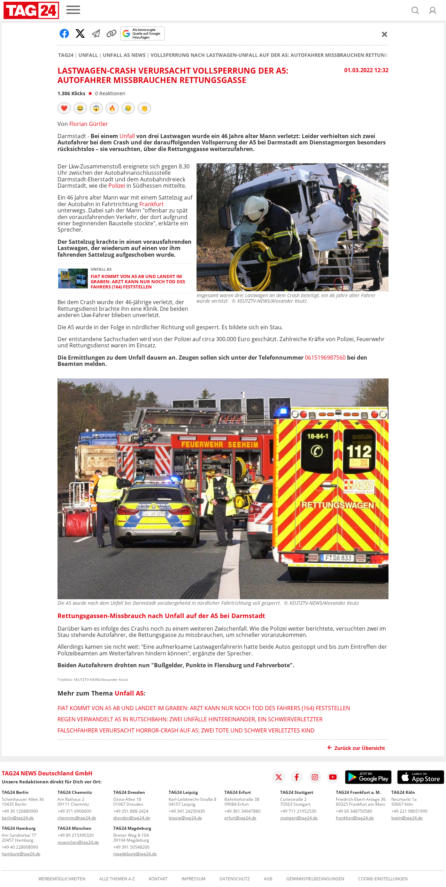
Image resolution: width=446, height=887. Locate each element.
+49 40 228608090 (20, 847)
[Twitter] (278, 777)
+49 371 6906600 (74, 811)
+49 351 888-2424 (130, 811)
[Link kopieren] (111, 33)
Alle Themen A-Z (117, 879)
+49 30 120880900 (20, 811)
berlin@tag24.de (18, 818)
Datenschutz (235, 879)
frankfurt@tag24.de (355, 818)
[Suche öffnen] (415, 10)
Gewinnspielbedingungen (315, 879)
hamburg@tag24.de (21, 854)
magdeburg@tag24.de (135, 854)
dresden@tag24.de (131, 818)
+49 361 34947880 (242, 811)
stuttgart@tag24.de (299, 818)
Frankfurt (151, 204)
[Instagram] (315, 777)
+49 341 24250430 (187, 811)
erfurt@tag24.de (240, 818)
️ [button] (64, 108)
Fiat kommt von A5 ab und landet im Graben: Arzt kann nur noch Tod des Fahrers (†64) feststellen (138, 282)
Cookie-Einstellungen (383, 879)
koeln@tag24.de (407, 818)
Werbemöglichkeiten (61, 879)
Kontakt (158, 879)
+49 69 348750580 (354, 811)
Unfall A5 (129, 693)
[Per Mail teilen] (96, 33)
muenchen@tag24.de (78, 842)
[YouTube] (333, 777)
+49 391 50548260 (131, 847)
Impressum (194, 879)
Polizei (116, 185)
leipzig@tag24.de (185, 818)
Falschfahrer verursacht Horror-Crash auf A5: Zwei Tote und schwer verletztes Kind (186, 730)
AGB (268, 879)
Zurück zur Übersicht (359, 748)
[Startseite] (31, 10)
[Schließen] (385, 34)
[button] (432, 10)
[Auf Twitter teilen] (80, 33)
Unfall (88, 55)
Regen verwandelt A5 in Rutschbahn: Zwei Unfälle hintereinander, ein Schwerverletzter (190, 719)
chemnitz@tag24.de (76, 818)
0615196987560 (325, 357)
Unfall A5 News (124, 55)
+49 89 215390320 (75, 835)
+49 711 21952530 (298, 811)
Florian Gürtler (88, 124)
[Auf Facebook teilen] (64, 33)
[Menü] (73, 10)
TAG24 (66, 55)
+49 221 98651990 (409, 811)
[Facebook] (297, 777)
